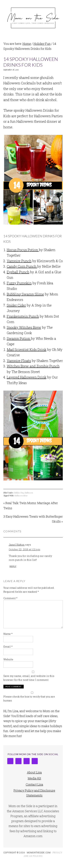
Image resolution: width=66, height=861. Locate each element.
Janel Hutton (17, 544)
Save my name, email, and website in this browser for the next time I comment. (28, 677)
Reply (13, 566)
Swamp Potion (19, 338)
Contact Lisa (34, 784)
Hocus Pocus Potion (23, 250)
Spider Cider (16, 305)
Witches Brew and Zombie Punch (33, 366)
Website (8, 659)
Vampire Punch (19, 261)
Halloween (29, 492)
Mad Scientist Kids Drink (26, 349)
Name (8, 633)
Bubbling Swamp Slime (25, 294)
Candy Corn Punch (22, 266)
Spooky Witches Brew (24, 327)
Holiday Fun (19, 492)
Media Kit (34, 778)
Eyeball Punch (18, 272)
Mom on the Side (33, 17)
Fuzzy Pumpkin (19, 283)
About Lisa (34, 772)
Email (8, 646)
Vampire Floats (19, 360)
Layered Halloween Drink (26, 377)
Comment (10, 598)
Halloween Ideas (20, 495)
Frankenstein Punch (23, 316)
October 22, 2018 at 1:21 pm (24, 549)
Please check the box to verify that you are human (29, 698)
